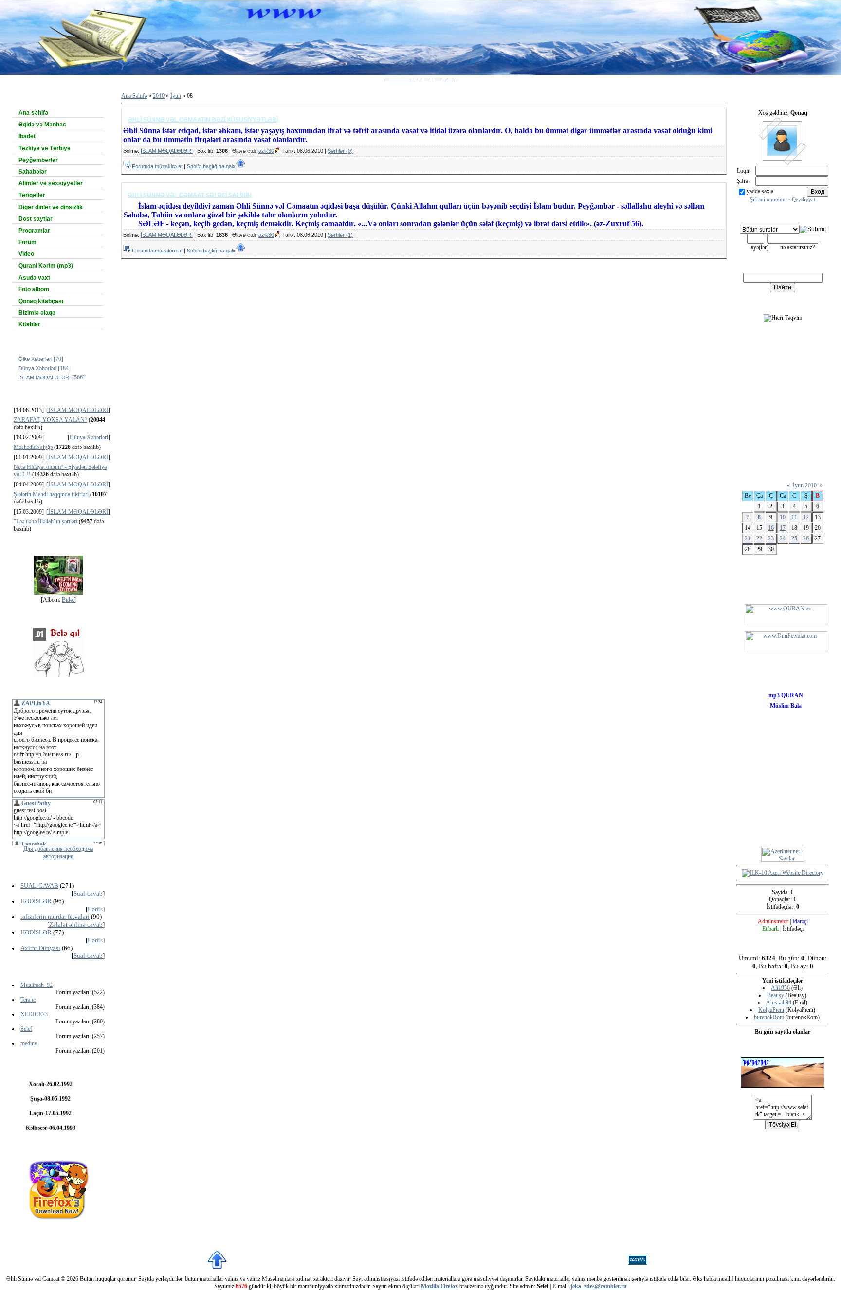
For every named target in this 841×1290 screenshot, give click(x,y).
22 (759, 538)
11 (794, 517)
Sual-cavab (88, 893)
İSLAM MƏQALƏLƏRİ (44, 377)
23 (771, 538)
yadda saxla (760, 191)
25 (794, 538)
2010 (159, 95)
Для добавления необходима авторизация (58, 852)
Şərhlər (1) (340, 235)
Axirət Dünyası (40, 947)
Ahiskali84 (778, 1002)
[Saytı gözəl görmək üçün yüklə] (58, 1187)
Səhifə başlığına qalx (211, 166)
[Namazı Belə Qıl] (59, 650)
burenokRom (769, 1017)
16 (771, 527)
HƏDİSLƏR (36, 901)
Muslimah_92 (36, 985)
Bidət (68, 599)
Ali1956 (780, 988)
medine (28, 1043)
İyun (175, 95)
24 (783, 538)
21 (747, 538)
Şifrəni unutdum (768, 199)
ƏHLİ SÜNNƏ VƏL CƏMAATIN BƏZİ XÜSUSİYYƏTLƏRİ (203, 119)
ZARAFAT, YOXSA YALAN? (50, 419)
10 (783, 517)
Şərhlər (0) (340, 151)
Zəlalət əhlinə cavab (76, 924)
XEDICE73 (34, 1014)
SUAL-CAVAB (39, 885)
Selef (26, 1028)
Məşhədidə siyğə (33, 447)
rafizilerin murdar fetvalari (55, 916)
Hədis (95, 909)
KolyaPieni (771, 1009)
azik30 (266, 151)
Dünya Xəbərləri (37, 368)
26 (806, 538)
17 (783, 527)
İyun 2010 (805, 485)
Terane (28, 999)
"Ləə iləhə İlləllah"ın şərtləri (45, 521)
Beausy (775, 995)
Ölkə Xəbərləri (35, 359)
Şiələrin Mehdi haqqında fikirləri (51, 494)
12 (806, 517)
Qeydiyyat (803, 199)
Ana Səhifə (134, 95)
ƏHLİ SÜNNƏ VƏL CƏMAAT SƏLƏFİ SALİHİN (190, 195)
